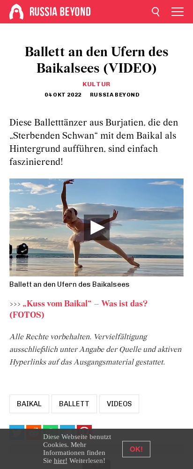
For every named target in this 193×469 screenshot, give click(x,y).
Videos (119, 404)
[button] (97, 227)
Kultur (96, 84)
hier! (60, 460)
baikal (29, 404)
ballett (74, 404)
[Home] (16, 12)
